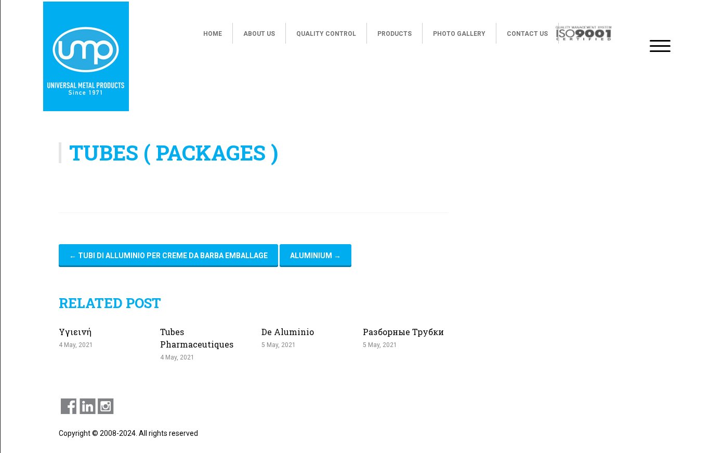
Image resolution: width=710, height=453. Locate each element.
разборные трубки (403, 331)
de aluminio (287, 331)
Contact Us (527, 33)
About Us (259, 33)
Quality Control (326, 33)
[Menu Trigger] (660, 45)
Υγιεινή (75, 331)
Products (394, 33)
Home (212, 33)
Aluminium (315, 255)
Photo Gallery (459, 33)
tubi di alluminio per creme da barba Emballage (168, 255)
